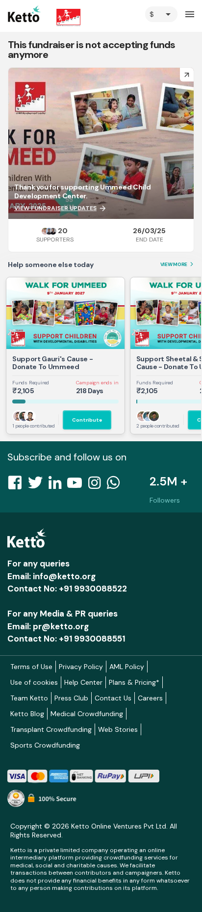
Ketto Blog (27, 713)
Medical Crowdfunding (86, 713)
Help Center (83, 682)
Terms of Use (31, 666)
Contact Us (113, 698)
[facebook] (17, 485)
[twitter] (38, 485)
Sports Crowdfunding (45, 745)
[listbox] (161, 14)
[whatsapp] (116, 485)
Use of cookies (34, 682)
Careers (150, 698)
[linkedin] (58, 485)
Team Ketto (29, 698)
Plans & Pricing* (134, 682)
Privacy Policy (81, 666)
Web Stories (118, 729)
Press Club (71, 698)
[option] (161, 14)
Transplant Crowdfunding (51, 729)
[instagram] (97, 485)
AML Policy (126, 666)
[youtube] (77, 485)
